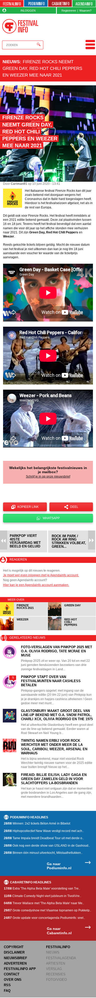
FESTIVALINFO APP (20, 969)
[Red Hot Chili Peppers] (72, 629)
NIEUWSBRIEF (15, 958)
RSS (7, 985)
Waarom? (85, 10)
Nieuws (11, 61)
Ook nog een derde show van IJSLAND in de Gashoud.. (47, 845)
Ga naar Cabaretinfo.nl (59, 931)
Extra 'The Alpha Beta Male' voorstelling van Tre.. (42, 888)
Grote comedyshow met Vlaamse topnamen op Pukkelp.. (47, 910)
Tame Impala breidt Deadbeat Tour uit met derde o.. (44, 838)
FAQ (7, 991)
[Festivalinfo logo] (20, 26)
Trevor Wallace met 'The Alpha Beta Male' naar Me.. (44, 903)
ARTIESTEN (55, 963)
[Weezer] (24, 629)
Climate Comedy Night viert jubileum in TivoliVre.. (42, 896)
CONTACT (11, 974)
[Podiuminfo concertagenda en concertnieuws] (36, 3)
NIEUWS (52, 952)
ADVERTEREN (15, 963)
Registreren (68, 10)
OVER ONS (13, 980)
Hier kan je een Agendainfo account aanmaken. (36, 585)
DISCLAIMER (14, 952)
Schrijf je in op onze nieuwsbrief (48, 476)
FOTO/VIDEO (56, 980)
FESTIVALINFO (58, 947)
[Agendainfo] (84, 3)
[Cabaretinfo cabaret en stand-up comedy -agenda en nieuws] (60, 3)
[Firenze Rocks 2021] (24, 615)
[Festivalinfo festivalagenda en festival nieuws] (12, 3)
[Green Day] (72, 615)
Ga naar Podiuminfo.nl (59, 866)
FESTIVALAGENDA (61, 958)
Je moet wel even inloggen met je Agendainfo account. (41, 575)
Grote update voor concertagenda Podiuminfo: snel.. (44, 918)
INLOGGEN (28, 10)
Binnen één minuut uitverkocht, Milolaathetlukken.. (43, 853)
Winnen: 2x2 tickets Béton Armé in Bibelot (37, 823)
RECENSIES (56, 974)
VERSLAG (54, 969)
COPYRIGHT (14, 947)
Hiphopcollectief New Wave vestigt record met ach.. (44, 831)
